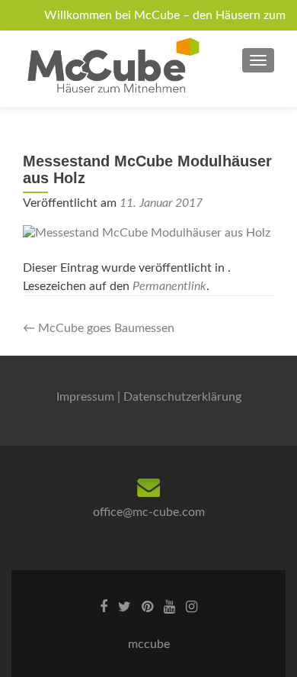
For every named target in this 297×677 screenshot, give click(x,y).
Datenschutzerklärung (182, 397)
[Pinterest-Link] (147, 607)
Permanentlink (169, 286)
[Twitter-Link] (124, 607)
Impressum (85, 397)
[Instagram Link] (191, 607)
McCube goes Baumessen (98, 328)
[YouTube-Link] (169, 607)
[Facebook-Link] (103, 607)
